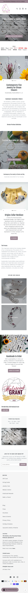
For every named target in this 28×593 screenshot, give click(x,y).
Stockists (5, 512)
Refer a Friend (7, 496)
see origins (14, 237)
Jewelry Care (6, 485)
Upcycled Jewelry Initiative (10, 527)
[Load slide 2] (13, 80)
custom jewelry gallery (14, 158)
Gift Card (5, 478)
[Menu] (25, 8)
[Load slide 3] (14, 80)
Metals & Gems (7, 489)
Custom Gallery (11, 30)
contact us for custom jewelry (14, 36)
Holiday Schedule (7, 523)
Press (4, 508)
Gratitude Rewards (8, 492)
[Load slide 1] (12, 80)
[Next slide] (24, 80)
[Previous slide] (3, 80)
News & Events (7, 515)
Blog (4, 504)
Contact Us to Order (14, 370)
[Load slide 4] (15, 80)
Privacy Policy (6, 519)
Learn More (5, 409)
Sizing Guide (6, 481)
